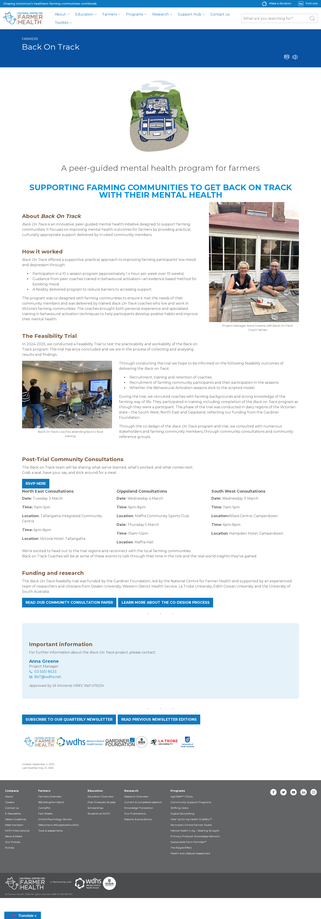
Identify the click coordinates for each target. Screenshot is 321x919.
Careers (9, 802)
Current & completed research (143, 802)
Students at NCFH (99, 813)
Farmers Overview (50, 796)
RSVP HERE (36, 483)
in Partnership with (60, 882)
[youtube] (293, 792)
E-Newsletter (13, 813)
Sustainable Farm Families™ (188, 842)
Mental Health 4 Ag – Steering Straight (195, 830)
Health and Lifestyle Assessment (190, 853)
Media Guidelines (15, 819)
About (60, 14)
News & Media (13, 836)
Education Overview (100, 796)
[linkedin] (303, 792)
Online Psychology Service (54, 819)
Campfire (44, 807)
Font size (312, 3)
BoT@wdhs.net (47, 677)
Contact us (220, 14)
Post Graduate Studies (102, 802)
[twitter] (283, 792)
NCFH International (17, 830)
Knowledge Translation (138, 807)
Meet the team (14, 825)
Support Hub (189, 14)
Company (12, 790)
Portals (9, 847)
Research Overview (136, 796)
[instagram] (313, 792)
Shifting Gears (179, 807)
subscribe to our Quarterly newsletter (69, 719)
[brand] (23, 18)
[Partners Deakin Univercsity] (109, 883)
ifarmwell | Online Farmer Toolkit (191, 825)
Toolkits (61, 23)
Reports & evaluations (138, 819)
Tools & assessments (50, 830)
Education (84, 14)
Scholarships (95, 807)
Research (160, 14)
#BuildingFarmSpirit (51, 802)
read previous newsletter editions (159, 719)
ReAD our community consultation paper (69, 602)
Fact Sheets (45, 813)
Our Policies (12, 842)
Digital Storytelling (182, 813)
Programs (134, 14)
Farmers (109, 14)
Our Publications (135, 813)
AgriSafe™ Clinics (182, 796)
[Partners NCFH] (25, 883)
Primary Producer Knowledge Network (195, 836)
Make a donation (280, 3)
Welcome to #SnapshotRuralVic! (58, 825)
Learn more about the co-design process (166, 602)
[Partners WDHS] (88, 883)
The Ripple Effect (181, 847)
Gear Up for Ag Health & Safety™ (191, 819)
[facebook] (273, 792)
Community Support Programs (191, 802)
